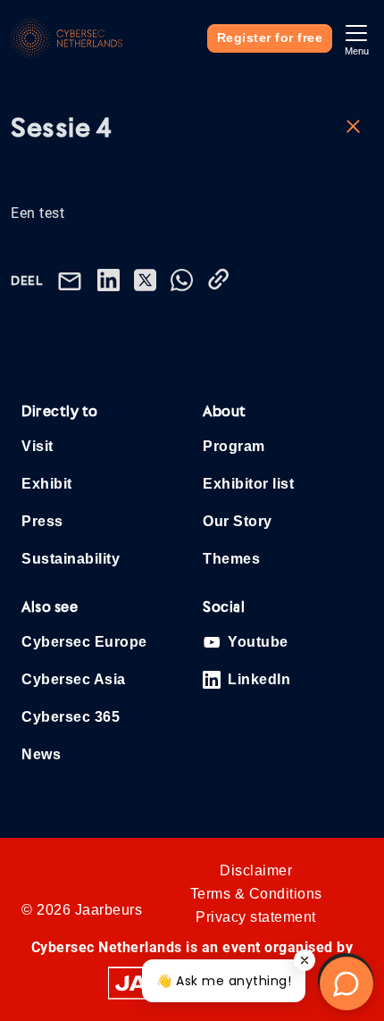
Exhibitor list (248, 483)
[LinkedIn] (112, 279)
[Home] (66, 38)
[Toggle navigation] (356, 38)
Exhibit (46, 483)
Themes (231, 558)
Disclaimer (256, 870)
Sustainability (70, 558)
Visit (37, 446)
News (41, 754)
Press (42, 521)
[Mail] (73, 280)
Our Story (237, 521)
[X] (148, 279)
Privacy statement (256, 917)
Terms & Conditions (256, 893)
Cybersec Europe (84, 641)
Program (234, 446)
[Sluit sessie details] (353, 125)
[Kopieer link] (222, 279)
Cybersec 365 (70, 716)
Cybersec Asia (73, 679)
